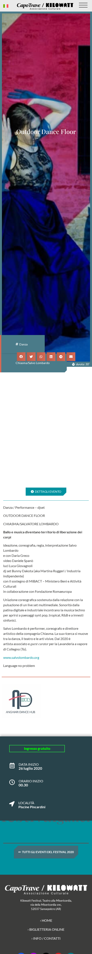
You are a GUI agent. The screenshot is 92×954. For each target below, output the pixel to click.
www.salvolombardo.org (21, 657)
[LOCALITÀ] (12, 801)
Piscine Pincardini (31, 807)
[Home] (45, 6)
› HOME (46, 920)
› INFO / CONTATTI (46, 938)
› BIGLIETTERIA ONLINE (46, 929)
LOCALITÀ (26, 803)
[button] (21, 356)
